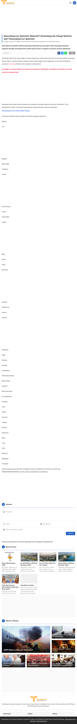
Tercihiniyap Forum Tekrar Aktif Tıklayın (16, 111)
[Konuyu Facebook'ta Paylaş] (58, 53)
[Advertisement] (38, 89)
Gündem (11, 41)
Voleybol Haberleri (41, 721)
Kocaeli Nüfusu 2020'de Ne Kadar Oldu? (29, 564)
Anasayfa (6, 41)
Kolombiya (11, 64)
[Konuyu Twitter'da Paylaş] (62, 53)
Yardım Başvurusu (70, 719)
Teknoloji (33, 721)
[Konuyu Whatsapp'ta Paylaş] (65, 53)
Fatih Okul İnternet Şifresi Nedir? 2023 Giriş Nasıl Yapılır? (10, 587)
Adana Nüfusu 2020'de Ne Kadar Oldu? (66, 564)
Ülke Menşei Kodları (27, 585)
